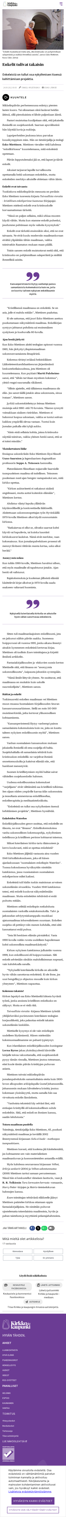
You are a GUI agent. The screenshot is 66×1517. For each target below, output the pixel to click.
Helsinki (6, 1393)
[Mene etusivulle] (16, 1326)
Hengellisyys (9, 1365)
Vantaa (6, 1408)
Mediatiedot (8, 1425)
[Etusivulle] (10, 4)
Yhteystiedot (8, 1420)
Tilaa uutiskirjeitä (10, 1435)
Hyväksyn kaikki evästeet (33, 1501)
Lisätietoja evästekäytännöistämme (29, 1491)
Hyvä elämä (8, 1355)
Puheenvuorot (10, 1360)
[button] (32, 1228)
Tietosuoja (7, 1430)
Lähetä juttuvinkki (50, 1285)
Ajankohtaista (10, 1350)
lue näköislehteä (13, 1441)
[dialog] (33, 1491)
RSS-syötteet (9, 1380)
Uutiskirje (34, 1301)
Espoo (5, 1398)
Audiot (5, 1370)
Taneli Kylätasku (30, 87)
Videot (5, 1375)
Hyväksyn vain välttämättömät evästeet (33, 1510)
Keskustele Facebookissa (19, 1287)
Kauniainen (7, 1403)
